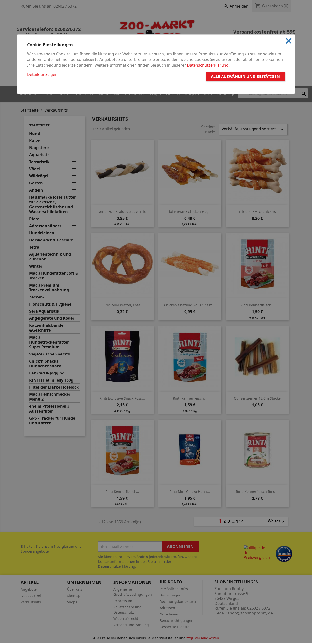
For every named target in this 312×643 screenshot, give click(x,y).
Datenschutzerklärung (208, 65)
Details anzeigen (42, 74)
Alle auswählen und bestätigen (245, 76)
